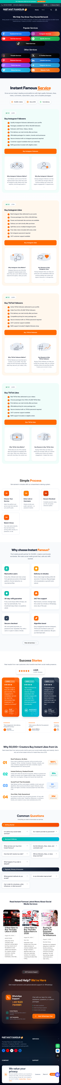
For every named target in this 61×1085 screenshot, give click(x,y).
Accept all (53, 1074)
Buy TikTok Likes (30, 422)
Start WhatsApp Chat (45, 1016)
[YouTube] (7, 1050)
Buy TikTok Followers (30, 332)
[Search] (51, 10)
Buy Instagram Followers (30, 151)
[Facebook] (3, 1050)
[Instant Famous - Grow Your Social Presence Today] (15, 10)
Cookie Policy (22, 1079)
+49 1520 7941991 (17, 1003)
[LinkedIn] (20, 1050)
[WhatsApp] (58, 1046)
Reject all (45, 1074)
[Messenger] (58, 1051)
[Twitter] (11, 1050)
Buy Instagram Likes (30, 242)
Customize (37, 1074)
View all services (29, 643)
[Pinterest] (15, 1050)
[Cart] (58, 1056)
